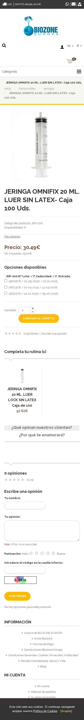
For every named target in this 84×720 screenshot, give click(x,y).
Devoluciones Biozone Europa (43, 649)
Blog (43, 666)
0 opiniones (30, 333)
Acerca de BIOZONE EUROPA (43, 633)
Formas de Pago (43, 644)
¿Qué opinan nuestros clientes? (41, 427)
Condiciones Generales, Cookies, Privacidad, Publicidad (43, 655)
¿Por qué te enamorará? (42, 435)
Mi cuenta (43, 686)
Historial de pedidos (43, 691)
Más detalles (12, 236)
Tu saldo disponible (43, 697)
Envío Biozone (43, 638)
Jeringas (48, 88)
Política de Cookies (45, 711)
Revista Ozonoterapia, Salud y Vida (43, 660)
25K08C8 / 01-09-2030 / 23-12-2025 (33, 281)
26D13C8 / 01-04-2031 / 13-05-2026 (33, 287)
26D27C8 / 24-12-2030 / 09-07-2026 (33, 293)
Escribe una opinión (54, 333)
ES (69, 45)
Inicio (7, 88)
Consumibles (27, 88)
